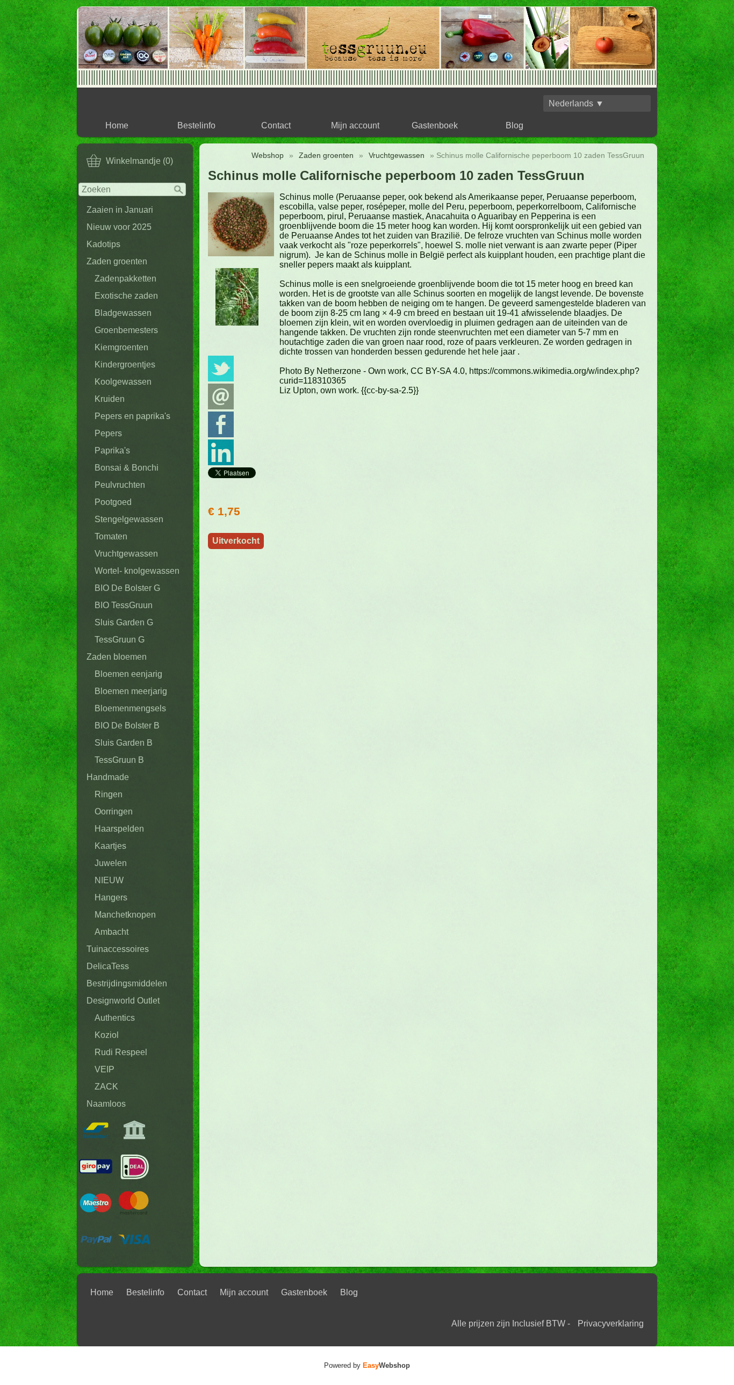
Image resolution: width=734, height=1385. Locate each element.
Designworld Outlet (123, 1000)
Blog (514, 125)
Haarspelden (119, 828)
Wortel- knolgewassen (137, 570)
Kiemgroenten (121, 347)
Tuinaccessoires (118, 949)
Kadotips (103, 244)
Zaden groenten (117, 261)
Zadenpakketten (125, 278)
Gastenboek (435, 125)
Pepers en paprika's (132, 416)
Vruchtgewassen (126, 553)
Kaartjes (110, 845)
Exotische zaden (126, 295)
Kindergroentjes (125, 364)
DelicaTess (108, 966)
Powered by (367, 1365)
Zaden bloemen (117, 656)
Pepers (108, 433)
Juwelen (111, 863)
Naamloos (106, 1103)
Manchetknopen (125, 914)
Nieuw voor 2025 (119, 227)
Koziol (107, 1035)
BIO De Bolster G (127, 588)
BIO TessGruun (124, 605)
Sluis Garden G (124, 622)
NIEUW (109, 880)
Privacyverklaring (611, 1323)
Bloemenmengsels (130, 708)
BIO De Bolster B (127, 725)
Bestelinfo (196, 125)
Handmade (108, 777)
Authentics (115, 1017)
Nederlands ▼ (576, 103)
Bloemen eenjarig (128, 674)
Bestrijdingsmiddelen (127, 983)
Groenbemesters (126, 330)
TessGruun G (120, 639)
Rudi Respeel (121, 1052)
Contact (276, 125)
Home (116, 125)
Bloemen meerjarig (131, 691)
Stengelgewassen (129, 519)
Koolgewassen (123, 381)
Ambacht (111, 931)
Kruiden (110, 398)
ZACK (106, 1086)
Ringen (109, 794)
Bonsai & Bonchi (127, 467)
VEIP (104, 1069)
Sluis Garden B (124, 742)
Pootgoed (113, 502)
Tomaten (111, 536)
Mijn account (355, 125)
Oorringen (114, 811)
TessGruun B (119, 759)
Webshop (267, 155)
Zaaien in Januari (120, 209)
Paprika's (112, 450)
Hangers (111, 897)
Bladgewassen (123, 313)
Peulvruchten (120, 484)
